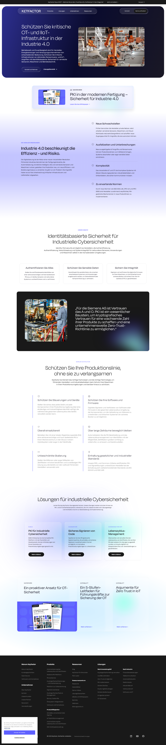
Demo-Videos (76, 690)
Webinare (75, 703)
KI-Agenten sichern (104, 695)
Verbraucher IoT (128, 689)
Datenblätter (76, 687)
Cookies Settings (20, 737)
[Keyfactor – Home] (31, 11)
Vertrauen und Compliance (30, 679)
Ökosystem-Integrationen (55, 702)
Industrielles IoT (128, 685)
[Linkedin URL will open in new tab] (131, 736)
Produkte (50, 11)
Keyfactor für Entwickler (80, 672)
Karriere (24, 693)
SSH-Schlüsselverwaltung (55, 727)
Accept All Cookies (19, 732)
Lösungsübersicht (49, 69)
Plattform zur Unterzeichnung (56, 686)
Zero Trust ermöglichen (105, 679)
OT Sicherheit (102, 698)
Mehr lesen (34, 626)
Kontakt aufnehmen (31, 69)
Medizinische (127, 682)
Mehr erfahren (86, 627)
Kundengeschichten (28, 672)
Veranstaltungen (27, 706)
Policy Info (7, 728)
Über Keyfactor (26, 690)
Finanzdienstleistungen (130, 672)
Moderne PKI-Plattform (54, 674)
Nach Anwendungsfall (105, 669)
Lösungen (62, 11)
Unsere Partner (26, 700)
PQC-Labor (75, 676)
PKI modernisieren (103, 682)
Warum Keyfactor (27, 669)
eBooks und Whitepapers (80, 697)
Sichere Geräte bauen (104, 692)
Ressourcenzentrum (78, 680)
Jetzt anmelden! (112, 2)
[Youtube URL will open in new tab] (137, 736)
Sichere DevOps (103, 685)
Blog (73, 669)
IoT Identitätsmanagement (55, 718)
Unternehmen (74, 11)
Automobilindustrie (129, 679)
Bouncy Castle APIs (53, 698)
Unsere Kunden (26, 696)
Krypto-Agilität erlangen (105, 689)
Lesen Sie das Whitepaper (79, 104)
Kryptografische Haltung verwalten (109, 672)
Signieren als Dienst (53, 690)
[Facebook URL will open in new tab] (143, 736)
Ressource (75, 684)
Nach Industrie (127, 669)
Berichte (75, 700)
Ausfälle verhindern (104, 676)
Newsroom (25, 703)
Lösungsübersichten (78, 693)
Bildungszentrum (77, 706)
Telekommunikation (129, 676)
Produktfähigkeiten (53, 710)
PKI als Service (51, 678)
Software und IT (128, 692)
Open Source (26, 676)
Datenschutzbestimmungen (82, 736)
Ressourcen (88, 11)
